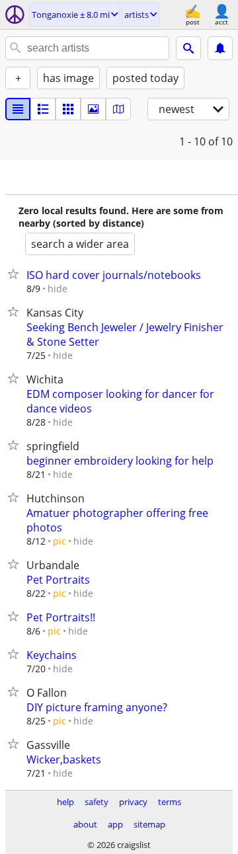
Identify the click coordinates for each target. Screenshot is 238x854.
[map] (118, 109)
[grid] (68, 109)
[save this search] (220, 48)
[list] (17, 109)
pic (59, 541)
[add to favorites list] (15, 274)
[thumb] (43, 109)
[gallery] (93, 109)
